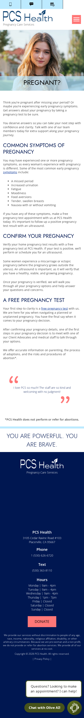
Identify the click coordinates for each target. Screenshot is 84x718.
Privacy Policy (42, 659)
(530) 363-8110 (42, 570)
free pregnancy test (54, 308)
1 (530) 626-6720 (42, 555)
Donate (42, 621)
